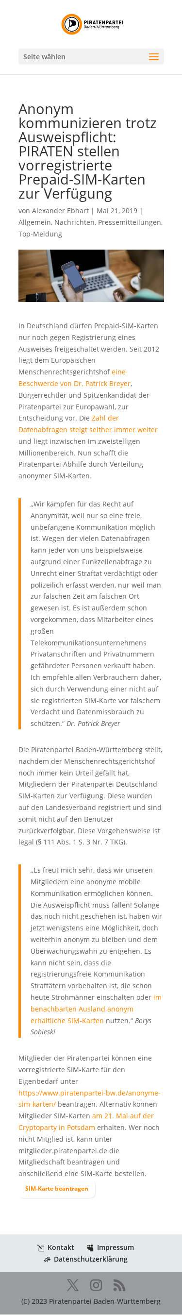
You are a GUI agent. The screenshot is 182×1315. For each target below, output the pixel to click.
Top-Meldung (40, 233)
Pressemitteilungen (129, 222)
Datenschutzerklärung (91, 1259)
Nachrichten (74, 222)
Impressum (115, 1247)
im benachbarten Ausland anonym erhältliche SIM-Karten (96, 1009)
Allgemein (34, 222)
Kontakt (61, 1247)
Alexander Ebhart (60, 210)
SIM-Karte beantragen (56, 1188)
